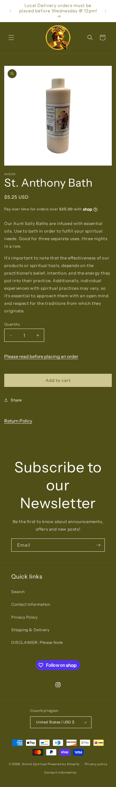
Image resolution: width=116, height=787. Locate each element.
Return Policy (18, 421)
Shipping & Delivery (30, 629)
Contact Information (30, 604)
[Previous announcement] (10, 11)
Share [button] (16, 400)
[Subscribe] (98, 545)
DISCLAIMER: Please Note (37, 642)
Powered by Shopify (64, 764)
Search (18, 591)
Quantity (12, 324)
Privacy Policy (24, 617)
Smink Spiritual (34, 764)
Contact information (60, 772)
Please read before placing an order (41, 356)
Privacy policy (96, 764)
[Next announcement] (105, 11)
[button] (11, 37)
